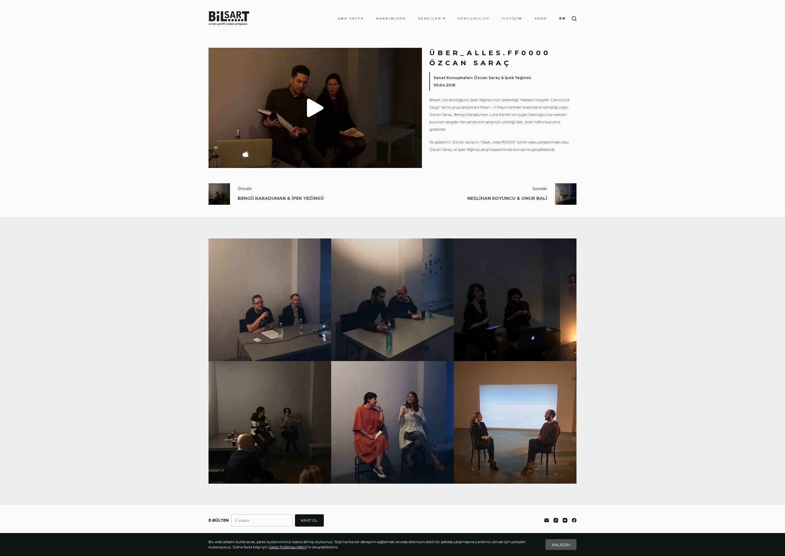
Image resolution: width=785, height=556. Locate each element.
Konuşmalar (473, 19)
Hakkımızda (391, 19)
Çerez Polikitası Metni (288, 547)
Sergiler (429, 19)
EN (562, 19)
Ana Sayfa (351, 19)
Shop (540, 19)
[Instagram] (555, 520)
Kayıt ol (309, 520)
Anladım (561, 544)
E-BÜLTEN (219, 520)
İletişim (512, 19)
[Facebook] (574, 520)
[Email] (546, 520)
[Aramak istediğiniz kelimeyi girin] (574, 18)
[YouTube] (565, 520)
